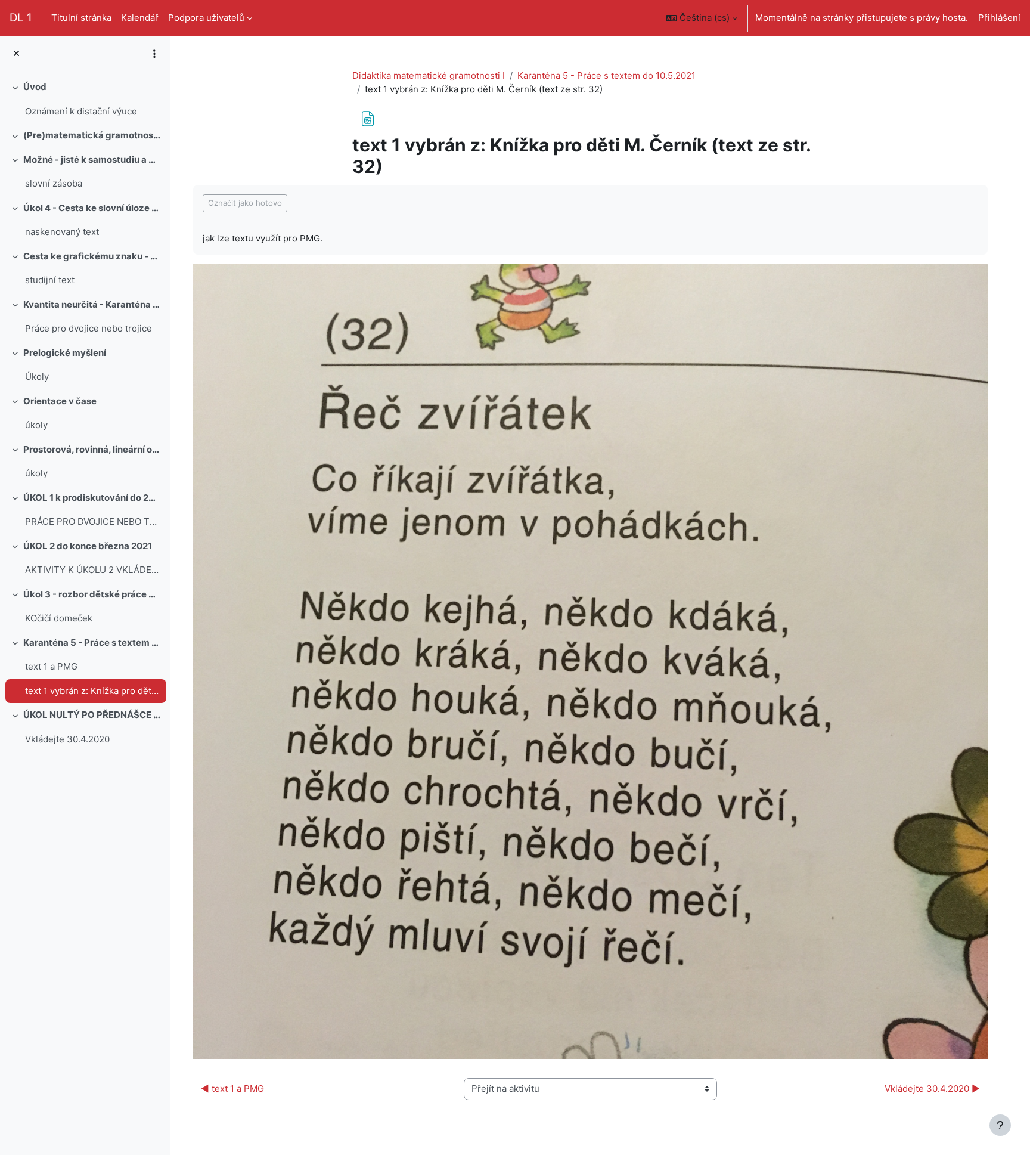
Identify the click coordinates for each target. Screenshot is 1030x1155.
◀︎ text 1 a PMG (232, 1088)
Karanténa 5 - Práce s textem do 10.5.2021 (92, 642)
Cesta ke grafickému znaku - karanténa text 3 (92, 256)
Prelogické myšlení (64, 352)
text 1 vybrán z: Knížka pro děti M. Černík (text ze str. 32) (92, 690)
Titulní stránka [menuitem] (81, 17)
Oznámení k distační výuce (81, 111)
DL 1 (21, 17)
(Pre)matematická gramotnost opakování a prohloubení (92, 135)
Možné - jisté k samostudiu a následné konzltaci (92, 159)
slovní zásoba (53, 183)
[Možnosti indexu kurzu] (154, 53)
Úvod (34, 86)
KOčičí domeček (58, 618)
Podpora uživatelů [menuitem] (206, 17)
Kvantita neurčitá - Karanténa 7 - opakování (92, 304)
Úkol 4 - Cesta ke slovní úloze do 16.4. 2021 (92, 207)
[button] (701, 18)
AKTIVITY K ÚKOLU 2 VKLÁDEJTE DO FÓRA (92, 569)
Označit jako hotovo (245, 203)
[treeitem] (85, 99)
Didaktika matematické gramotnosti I (428, 75)
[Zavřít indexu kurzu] (16, 54)
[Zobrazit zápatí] (1000, 1125)
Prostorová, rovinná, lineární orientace (92, 449)
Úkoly (37, 376)
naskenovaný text (62, 231)
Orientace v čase (60, 401)
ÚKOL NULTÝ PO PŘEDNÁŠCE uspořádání (92, 714)
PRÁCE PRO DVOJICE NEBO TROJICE (92, 521)
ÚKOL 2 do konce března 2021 (87, 546)
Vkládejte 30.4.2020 (67, 739)
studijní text (50, 280)
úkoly (36, 425)
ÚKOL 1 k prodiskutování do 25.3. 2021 (92, 497)
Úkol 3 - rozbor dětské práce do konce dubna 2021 (92, 594)
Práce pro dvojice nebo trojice (88, 328)
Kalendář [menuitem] (140, 17)
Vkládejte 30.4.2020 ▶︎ (932, 1088)
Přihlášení (999, 17)
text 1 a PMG (51, 666)
